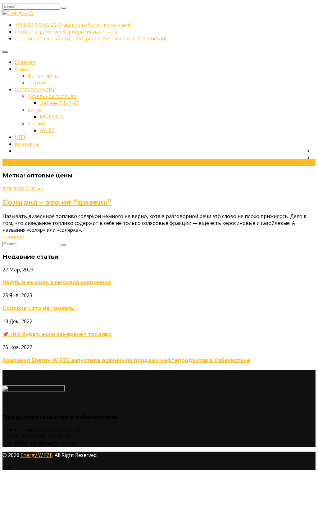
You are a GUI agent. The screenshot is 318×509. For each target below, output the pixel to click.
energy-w (13, 188)
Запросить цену (22, 162)
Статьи (36, 82)
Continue (13, 236)
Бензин (36, 123)
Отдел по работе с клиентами (73, 24)
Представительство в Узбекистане (91, 38)
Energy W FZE (36, 455)
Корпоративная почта (66, 31)
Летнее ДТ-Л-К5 (60, 103)
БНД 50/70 (52, 116)
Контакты (27, 144)
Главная (25, 62)
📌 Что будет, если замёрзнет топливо (56, 334)
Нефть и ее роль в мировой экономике (56, 282)
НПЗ (20, 137)
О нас (21, 68)
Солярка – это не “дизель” (56, 202)
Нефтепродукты (35, 89)
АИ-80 (47, 130)
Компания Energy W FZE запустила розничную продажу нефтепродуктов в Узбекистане (126, 360)
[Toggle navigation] (4, 52)
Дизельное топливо (52, 96)
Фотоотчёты (42, 75)
